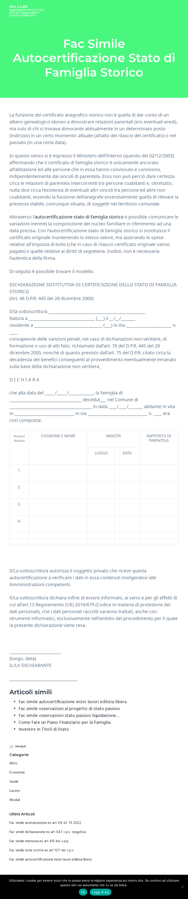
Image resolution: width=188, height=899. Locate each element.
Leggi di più (100, 892)
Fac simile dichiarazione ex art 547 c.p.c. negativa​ (47, 832)
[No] (182, 887)
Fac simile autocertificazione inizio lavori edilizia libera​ (50, 860)
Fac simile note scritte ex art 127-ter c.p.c (41, 850)
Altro (13, 763)
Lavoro (14, 791)
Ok (83, 892)
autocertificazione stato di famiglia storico (79, 217)
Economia (17, 773)
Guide (13, 782)
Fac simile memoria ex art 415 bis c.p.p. (39, 841)
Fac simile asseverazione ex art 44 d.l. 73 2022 (45, 823)
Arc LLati (18, 6)
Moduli (20, 746)
